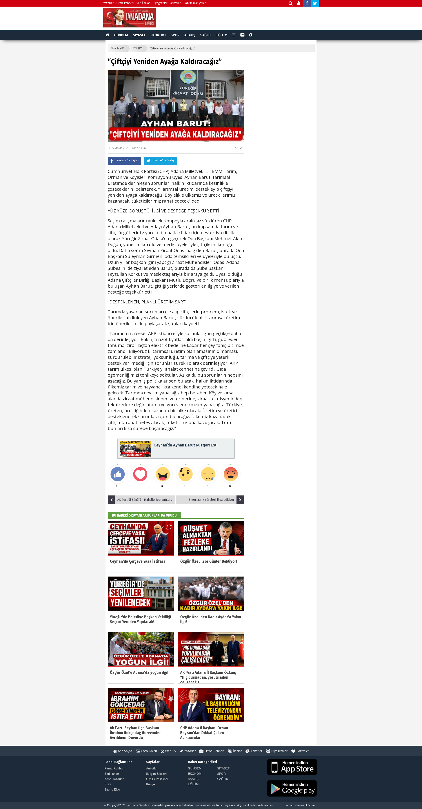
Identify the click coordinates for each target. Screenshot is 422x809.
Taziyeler (302, 751)
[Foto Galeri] (242, 35)
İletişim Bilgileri (156, 773)
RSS (107, 784)
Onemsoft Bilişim (305, 805)
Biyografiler (160, 3)
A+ (236, 148)
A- (241, 148)
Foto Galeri (148, 751)
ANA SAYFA (117, 48)
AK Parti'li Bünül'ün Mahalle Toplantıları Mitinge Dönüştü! (146, 500)
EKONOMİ (158, 35)
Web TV (170, 751)
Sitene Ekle (112, 789)
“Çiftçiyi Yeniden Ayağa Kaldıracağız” (172, 48)
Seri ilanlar (111, 773)
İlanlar (237, 751)
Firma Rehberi (125, 3)
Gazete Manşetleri (195, 3)
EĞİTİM (221, 35)
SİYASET (139, 35)
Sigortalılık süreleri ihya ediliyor (211, 500)
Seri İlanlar (143, 3)
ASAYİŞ (189, 35)
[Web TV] (251, 35)
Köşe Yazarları (114, 779)
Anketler (175, 3)
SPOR (175, 35)
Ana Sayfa (124, 751)
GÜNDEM (121, 35)
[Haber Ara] (291, 4)
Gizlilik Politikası (157, 779)
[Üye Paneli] (299, 4)
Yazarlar (108, 3)
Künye (150, 784)
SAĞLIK (206, 35)
